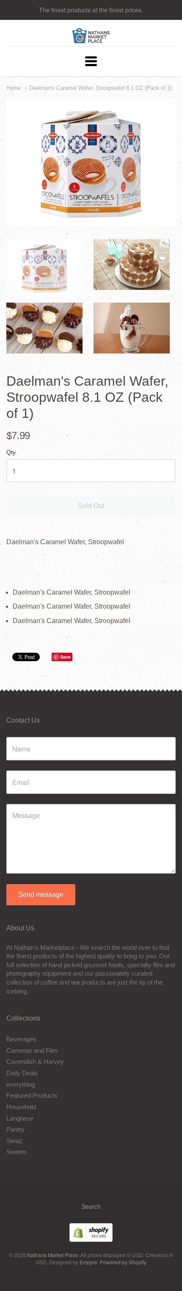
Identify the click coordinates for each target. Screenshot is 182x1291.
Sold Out (91, 505)
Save (65, 657)
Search (91, 1206)
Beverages (21, 1039)
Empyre (88, 1262)
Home (13, 88)
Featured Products (32, 1095)
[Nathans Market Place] (91, 39)
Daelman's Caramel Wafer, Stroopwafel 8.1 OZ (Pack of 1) (100, 88)
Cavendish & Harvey (35, 1061)
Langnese (19, 1118)
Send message (40, 894)
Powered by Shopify (123, 1262)
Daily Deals (22, 1073)
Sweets (16, 1151)
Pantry (15, 1129)
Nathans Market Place (52, 1254)
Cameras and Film (32, 1050)
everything (20, 1084)
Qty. (11, 452)
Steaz (14, 1140)
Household (21, 1106)
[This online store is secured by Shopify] (91, 1239)
